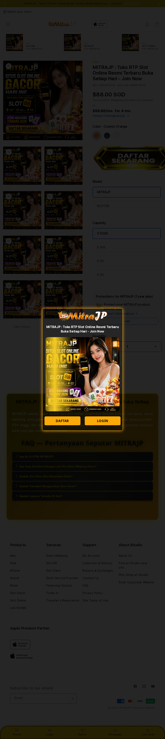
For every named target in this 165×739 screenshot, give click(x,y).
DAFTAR (62, 421)
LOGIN (102, 421)
